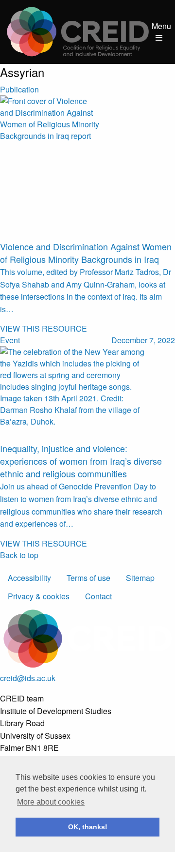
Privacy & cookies (39, 596)
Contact (98, 596)
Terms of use (88, 577)
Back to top (19, 555)
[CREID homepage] (78, 30)
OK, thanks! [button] (87, 827)
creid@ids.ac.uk (27, 678)
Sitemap (140, 577)
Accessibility (29, 577)
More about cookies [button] (51, 802)
